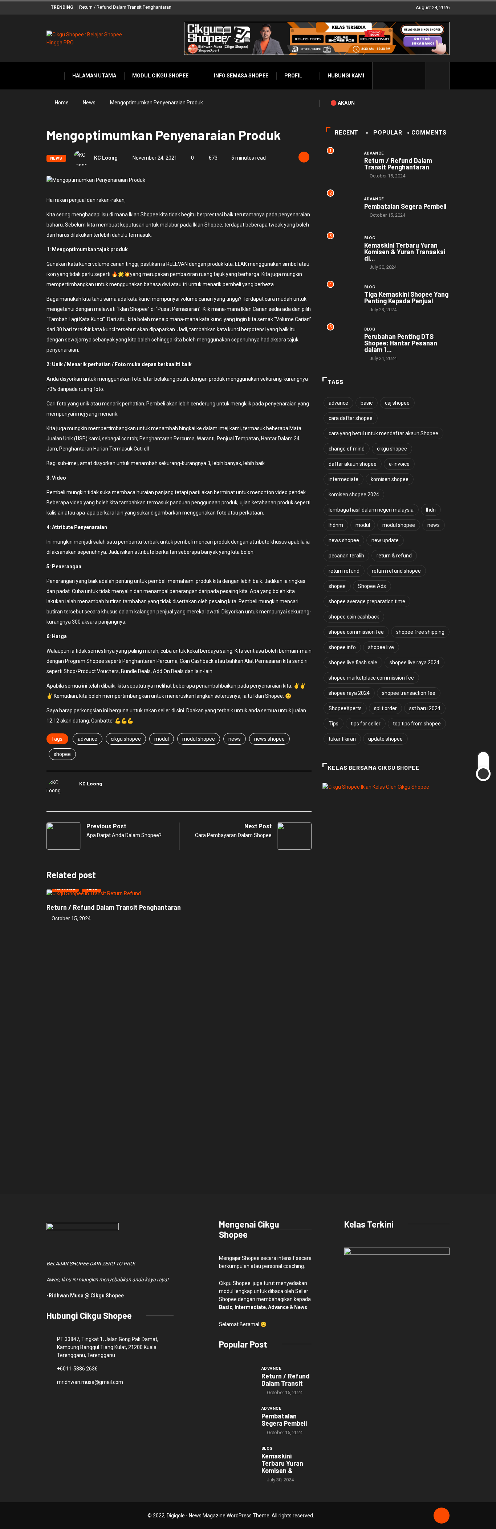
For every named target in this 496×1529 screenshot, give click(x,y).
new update (385, 540)
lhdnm (336, 525)
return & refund (394, 556)
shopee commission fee (356, 632)
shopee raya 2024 (349, 693)
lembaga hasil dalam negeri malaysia (371, 510)
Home (62, 102)
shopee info (342, 647)
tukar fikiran (342, 739)
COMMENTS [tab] (429, 132)
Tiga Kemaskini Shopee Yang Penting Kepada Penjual (406, 297)
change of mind (347, 449)
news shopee (269, 739)
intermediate (343, 479)
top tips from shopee (417, 724)
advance (87, 739)
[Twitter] (394, 76)
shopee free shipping (420, 632)
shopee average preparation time (367, 601)
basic (367, 403)
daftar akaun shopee (353, 464)
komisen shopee (389, 479)
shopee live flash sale (353, 662)
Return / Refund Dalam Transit (285, 1379)
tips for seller (366, 724)
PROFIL (293, 76)
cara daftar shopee (351, 418)
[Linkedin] (416, 76)
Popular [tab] (387, 132)
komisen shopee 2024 (354, 494)
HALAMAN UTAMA (94, 76)
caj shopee (397, 403)
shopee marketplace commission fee (371, 678)
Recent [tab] (346, 132)
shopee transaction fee (408, 693)
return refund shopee (396, 571)
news (234, 739)
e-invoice (399, 464)
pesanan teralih (346, 556)
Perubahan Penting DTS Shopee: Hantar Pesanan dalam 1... (400, 342)
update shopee (385, 739)
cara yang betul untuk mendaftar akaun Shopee (383, 433)
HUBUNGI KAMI (346, 76)
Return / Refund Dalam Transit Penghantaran (125, 7)
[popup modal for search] (438, 75)
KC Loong (106, 158)
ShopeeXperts (345, 708)
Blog (369, 238)
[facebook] (383, 76)
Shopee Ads (372, 586)
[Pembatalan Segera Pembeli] (236, 1418)
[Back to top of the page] (441, 1516)
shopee (62, 754)
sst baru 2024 (424, 708)
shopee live (381, 647)
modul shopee (198, 739)
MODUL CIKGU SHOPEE (160, 76)
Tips (333, 724)
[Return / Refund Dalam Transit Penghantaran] (236, 1378)
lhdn (431, 510)
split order (385, 708)
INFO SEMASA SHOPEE (241, 76)
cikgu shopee (126, 739)
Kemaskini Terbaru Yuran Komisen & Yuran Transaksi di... (404, 251)
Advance (374, 153)
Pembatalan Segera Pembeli (405, 206)
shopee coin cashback (354, 617)
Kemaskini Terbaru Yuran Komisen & (282, 1463)
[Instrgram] (405, 76)
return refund (344, 571)
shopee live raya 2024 (414, 662)
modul (161, 739)
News (89, 102)
